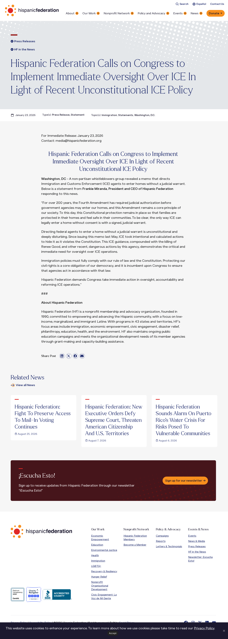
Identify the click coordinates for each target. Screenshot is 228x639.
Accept (113, 633)
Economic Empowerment (100, 537)
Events (192, 535)
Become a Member (135, 544)
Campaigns (162, 535)
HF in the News (197, 551)
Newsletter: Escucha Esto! (200, 558)
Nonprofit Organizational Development (99, 585)
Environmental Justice (104, 550)
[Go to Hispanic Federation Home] (41, 531)
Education (97, 544)
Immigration (98, 560)
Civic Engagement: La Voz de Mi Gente (104, 596)
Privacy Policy (204, 628)
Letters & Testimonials (169, 546)
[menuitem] (182, 4)
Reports (161, 541)
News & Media (196, 541)
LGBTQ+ (96, 566)
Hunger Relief (99, 576)
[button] (62, 356)
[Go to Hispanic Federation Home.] (32, 10)
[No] (223, 630)
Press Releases (197, 546)
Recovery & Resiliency (104, 571)
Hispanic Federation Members (135, 537)
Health (95, 555)
